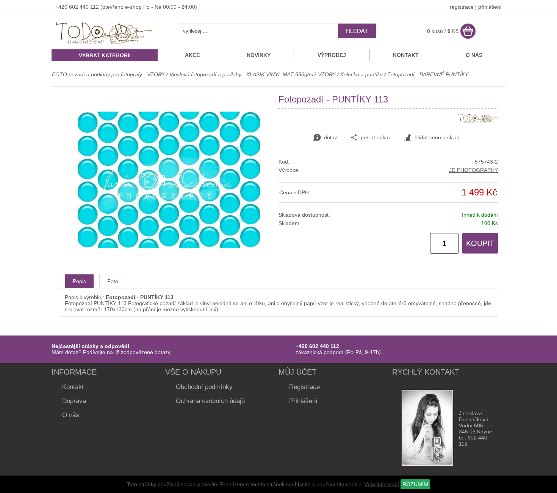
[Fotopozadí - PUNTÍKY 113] (169, 246)
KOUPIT (480, 243)
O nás (474, 55)
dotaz (330, 137)
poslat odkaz (376, 137)
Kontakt (406, 55)
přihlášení (490, 7)
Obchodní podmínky (204, 387)
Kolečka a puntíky (361, 74)
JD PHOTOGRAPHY (473, 170)
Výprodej (332, 55)
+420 (62, 7)
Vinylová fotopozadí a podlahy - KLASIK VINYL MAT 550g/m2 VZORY (252, 74)
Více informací (382, 484)
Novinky (259, 55)
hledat (357, 31)
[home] (104, 45)
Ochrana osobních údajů (210, 401)
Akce (192, 55)
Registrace (304, 387)
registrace (462, 7)
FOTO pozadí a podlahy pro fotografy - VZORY (109, 74)
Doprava (74, 401)
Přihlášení (303, 401)
